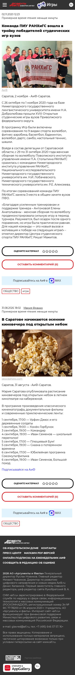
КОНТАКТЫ (48, 548)
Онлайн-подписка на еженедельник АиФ (34, 557)
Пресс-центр (12, 553)
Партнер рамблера (33, 658)
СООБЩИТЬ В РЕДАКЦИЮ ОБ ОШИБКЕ (29, 562)
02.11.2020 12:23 (11, 14)
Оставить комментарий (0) (37, 264)
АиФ (5, 90)
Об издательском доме (20, 548)
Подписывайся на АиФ (18, 469)
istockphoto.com (12, 378)
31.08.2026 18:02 (11, 307)
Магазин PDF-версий (39, 553)
